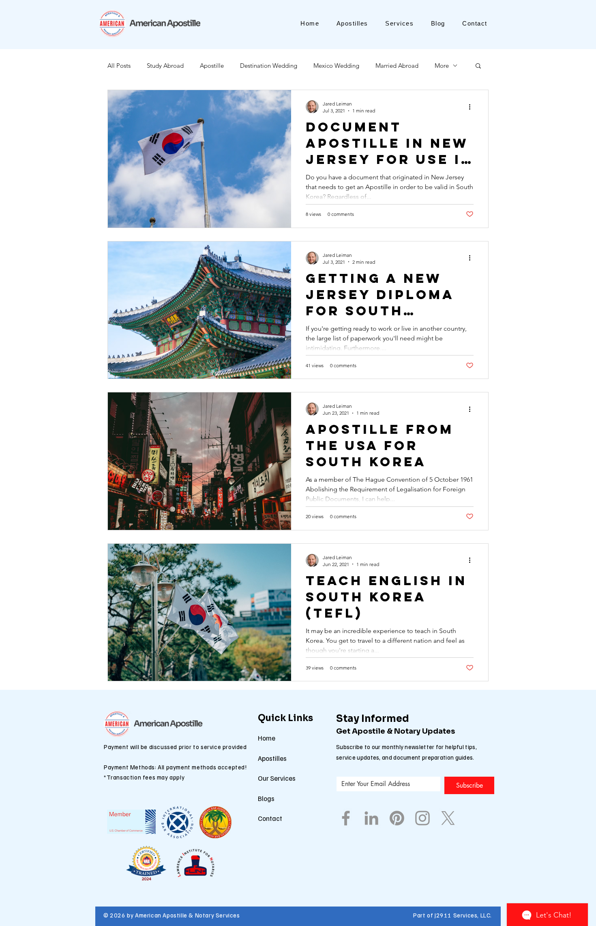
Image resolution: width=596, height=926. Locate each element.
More (442, 65)
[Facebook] (346, 818)
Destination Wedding (268, 65)
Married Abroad (396, 65)
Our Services (277, 778)
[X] (448, 818)
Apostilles (272, 758)
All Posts (119, 65)
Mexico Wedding (336, 65)
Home (266, 738)
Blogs (266, 798)
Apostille (212, 65)
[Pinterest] (397, 818)
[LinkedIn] (371, 818)
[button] (478, 66)
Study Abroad (165, 65)
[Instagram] (422, 818)
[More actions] (472, 107)
